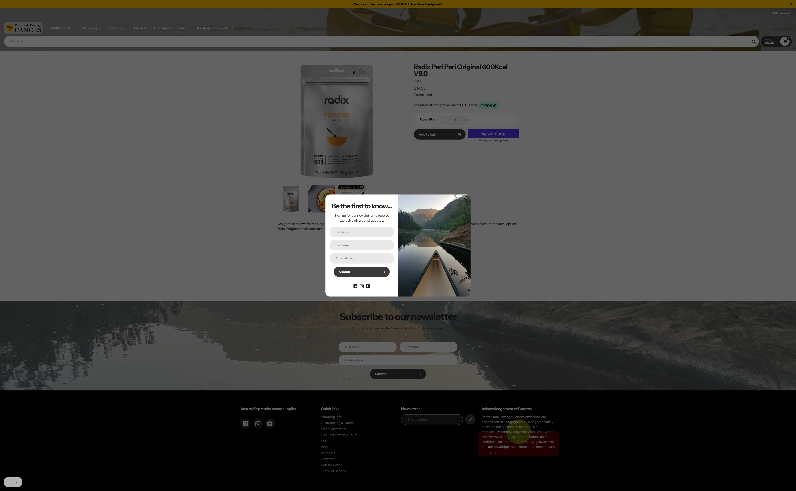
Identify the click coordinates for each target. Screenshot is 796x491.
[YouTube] (368, 286)
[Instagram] (362, 286)
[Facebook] (355, 286)
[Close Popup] (465, 199)
